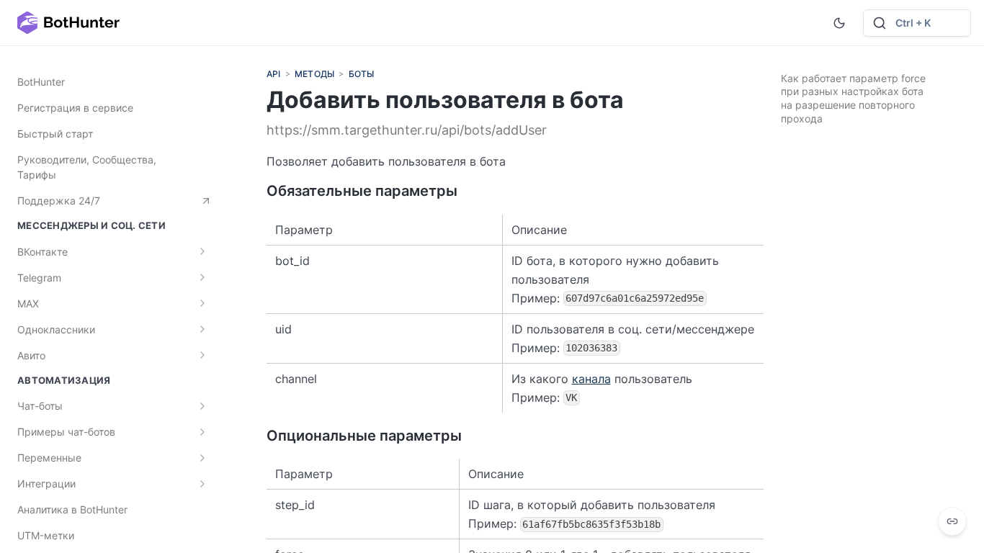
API (274, 73)
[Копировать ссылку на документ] (952, 521)
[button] (917, 23)
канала (591, 379)
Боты (362, 73)
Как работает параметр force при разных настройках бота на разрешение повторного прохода (853, 98)
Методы (314, 73)
